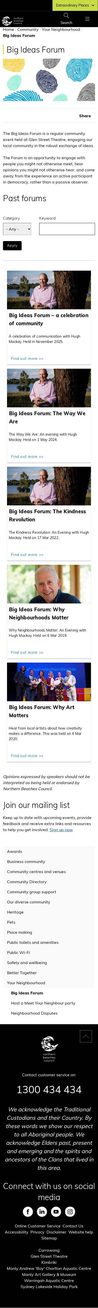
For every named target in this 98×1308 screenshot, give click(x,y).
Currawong (49, 1250)
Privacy (37, 1231)
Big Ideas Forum (27, 992)
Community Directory (27, 881)
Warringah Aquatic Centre (49, 1280)
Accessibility (16, 1231)
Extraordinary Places (72, 5)
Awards (14, 851)
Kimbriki (49, 1262)
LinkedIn (42, 1212)
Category (11, 218)
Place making (19, 932)
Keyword (47, 218)
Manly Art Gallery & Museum (49, 1274)
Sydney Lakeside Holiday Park (49, 1286)
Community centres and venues (36, 871)
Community (28, 29)
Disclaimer (56, 1231)
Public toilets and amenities (33, 942)
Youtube (56, 1212)
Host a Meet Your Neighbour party (43, 1003)
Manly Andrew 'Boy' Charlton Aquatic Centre (49, 1268)
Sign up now (61, 829)
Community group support (31, 891)
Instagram (70, 1212)
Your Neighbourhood (61, 29)
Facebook (28, 1212)
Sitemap (49, 1238)
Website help (80, 1231)
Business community (26, 861)
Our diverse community (28, 901)
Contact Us (73, 1225)
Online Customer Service (38, 1225)
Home (8, 29)
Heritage (15, 912)
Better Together (22, 972)
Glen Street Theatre (49, 1256)
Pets (11, 922)
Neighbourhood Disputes (34, 1013)
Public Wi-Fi (18, 952)
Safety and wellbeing (27, 962)
